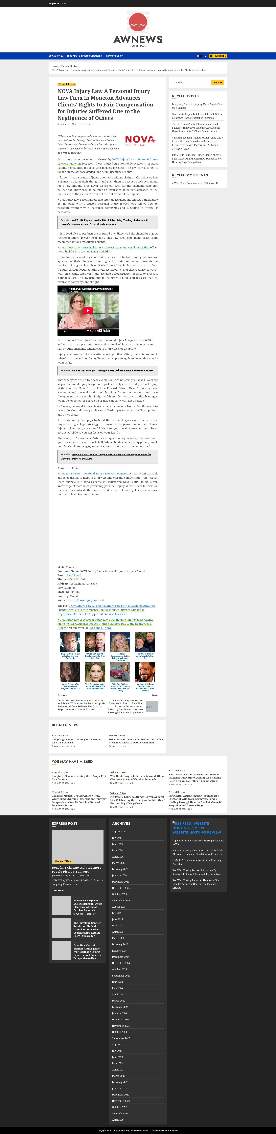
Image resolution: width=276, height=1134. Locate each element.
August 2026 (119, 831)
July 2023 (117, 1050)
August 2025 (119, 906)
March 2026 (118, 862)
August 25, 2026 (61, 746)
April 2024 (117, 994)
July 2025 (117, 913)
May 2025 (117, 925)
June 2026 (117, 844)
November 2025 (121, 888)
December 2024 (120, 956)
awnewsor (65, 124)
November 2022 (121, 1101)
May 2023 (117, 1063)
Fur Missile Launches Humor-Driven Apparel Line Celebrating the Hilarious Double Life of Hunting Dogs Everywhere (197, 158)
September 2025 (121, 900)
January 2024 (119, 1013)
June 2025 (117, 919)
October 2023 (119, 1032)
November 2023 (121, 1025)
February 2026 (120, 869)
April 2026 (117, 856)
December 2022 (120, 1094)
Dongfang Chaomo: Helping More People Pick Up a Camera (76, 741)
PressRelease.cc (117, 614)
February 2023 (120, 1082)
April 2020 (117, 1119)
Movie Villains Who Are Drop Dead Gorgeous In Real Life (70, 686)
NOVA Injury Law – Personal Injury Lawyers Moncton (92, 473)
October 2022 (119, 1107)
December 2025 (120, 881)
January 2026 (119, 875)
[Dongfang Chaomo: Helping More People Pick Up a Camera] (77, 847)
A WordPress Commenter (186, 183)
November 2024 (121, 963)
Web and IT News (67, 84)
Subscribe (220, 55)
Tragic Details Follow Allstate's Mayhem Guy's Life (70, 656)
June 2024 (117, 981)
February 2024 (120, 1007)
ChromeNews (157, 1130)
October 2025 (119, 894)
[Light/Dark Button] (199, 56)
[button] (205, 56)
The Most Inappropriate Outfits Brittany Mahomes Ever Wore (120, 657)
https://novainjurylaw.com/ (87, 600)
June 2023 (117, 1057)
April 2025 (117, 931)
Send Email (74, 575)
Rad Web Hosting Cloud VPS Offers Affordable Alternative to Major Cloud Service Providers (197, 852)
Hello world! (211, 183)
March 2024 (118, 1000)
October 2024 (119, 969)
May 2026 (117, 850)
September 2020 (121, 1113)
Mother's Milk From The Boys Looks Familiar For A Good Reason (145, 687)
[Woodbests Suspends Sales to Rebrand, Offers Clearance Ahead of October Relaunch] (61, 905)
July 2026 (117, 837)
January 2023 (119, 1088)
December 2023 (120, 1019)
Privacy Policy (114, 55)
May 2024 (117, 988)
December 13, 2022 (83, 124)
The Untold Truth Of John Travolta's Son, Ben (145, 656)
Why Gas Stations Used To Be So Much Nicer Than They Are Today (120, 687)
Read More (59, 890)
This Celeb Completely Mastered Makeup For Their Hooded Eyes (95, 686)
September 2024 (121, 975)
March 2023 (118, 1075)
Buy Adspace (56, 55)
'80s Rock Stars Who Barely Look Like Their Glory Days (95, 656)
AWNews (138, 39)
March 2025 (118, 938)
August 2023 (119, 1044)
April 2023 (117, 1069)
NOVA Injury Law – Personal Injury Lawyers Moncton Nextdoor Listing (103, 247)
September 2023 (121, 1038)
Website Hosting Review (196, 832)
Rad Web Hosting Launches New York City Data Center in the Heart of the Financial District (195, 884)
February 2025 (120, 944)
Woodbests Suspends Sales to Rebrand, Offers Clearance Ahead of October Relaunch (136, 741)
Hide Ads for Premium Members (84, 55)
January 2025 (119, 950)
